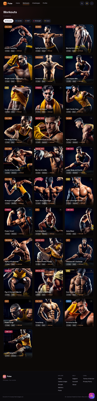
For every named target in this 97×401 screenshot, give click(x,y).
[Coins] (87, 3)
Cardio (19, 21)
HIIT (28, 21)
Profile (45, 3)
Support (75, 379)
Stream (60, 384)
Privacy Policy (87, 381)
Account (75, 381)
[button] (17, 38)
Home (18, 3)
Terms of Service (88, 379)
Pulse (60, 390)
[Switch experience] (92, 396)
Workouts (26, 3)
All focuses (8, 21)
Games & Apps (62, 381)
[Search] (82, 3)
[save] (30, 26)
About (74, 384)
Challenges (36, 3)
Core (47, 21)
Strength (38, 21)
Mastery (60, 387)
